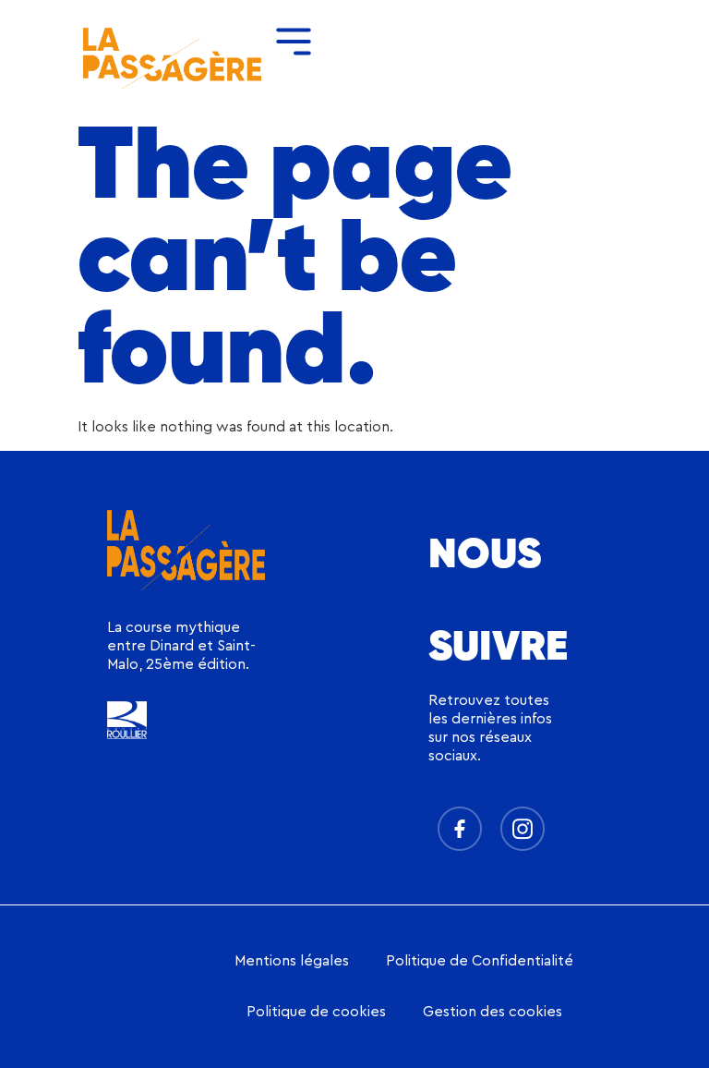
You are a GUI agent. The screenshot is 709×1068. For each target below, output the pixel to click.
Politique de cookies (316, 1011)
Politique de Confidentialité (479, 960)
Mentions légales (291, 960)
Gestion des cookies (492, 1011)
